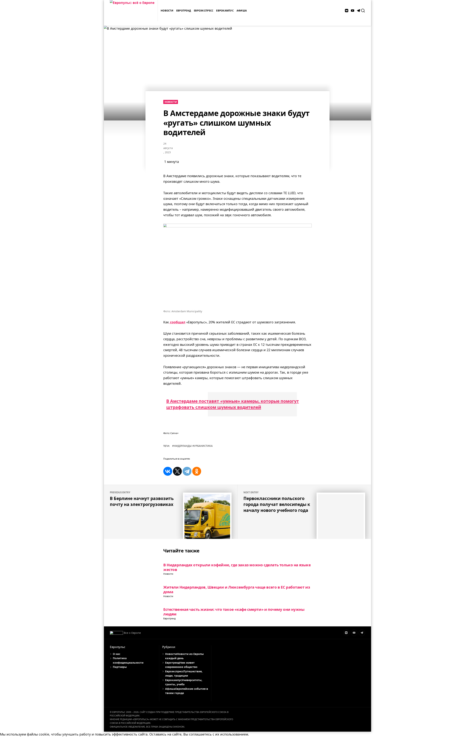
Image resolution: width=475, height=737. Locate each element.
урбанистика (203, 446)
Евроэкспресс (203, 10)
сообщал (177, 322)
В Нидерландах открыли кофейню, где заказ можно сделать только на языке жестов (237, 567)
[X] (177, 471)
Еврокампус (225, 10)
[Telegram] (187, 471)
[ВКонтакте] (167, 471)
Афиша (242, 10)
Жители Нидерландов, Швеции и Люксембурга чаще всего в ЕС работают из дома (236, 589)
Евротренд (183, 10)
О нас (116, 654)
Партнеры (120, 667)
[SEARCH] (363, 10)
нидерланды (183, 446)
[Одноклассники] (196, 471)
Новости (167, 10)
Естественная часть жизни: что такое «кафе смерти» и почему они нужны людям (233, 612)
